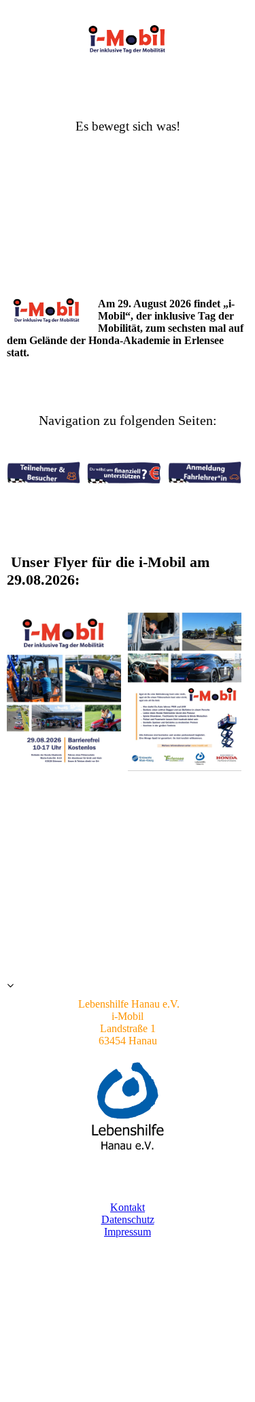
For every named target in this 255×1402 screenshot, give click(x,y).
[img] (128, 39)
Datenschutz (127, 1219)
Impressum (127, 1231)
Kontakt (127, 1207)
